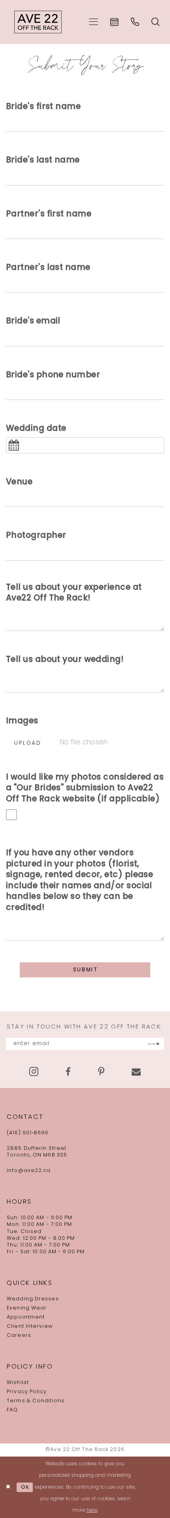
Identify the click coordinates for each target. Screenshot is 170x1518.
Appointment (26, 1317)
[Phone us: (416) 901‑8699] (135, 22)
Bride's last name (43, 160)
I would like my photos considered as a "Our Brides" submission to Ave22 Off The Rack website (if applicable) (85, 788)
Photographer (36, 536)
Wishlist (18, 1382)
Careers (19, 1335)
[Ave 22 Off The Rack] (38, 22)
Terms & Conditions (35, 1401)
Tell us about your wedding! (64, 660)
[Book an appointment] (114, 22)
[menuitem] (93, 21)
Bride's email (33, 321)
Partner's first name (48, 214)
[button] (93, 21)
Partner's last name (48, 268)
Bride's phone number (53, 375)
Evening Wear (27, 1308)
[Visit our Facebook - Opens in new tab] (68, 1071)
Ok (25, 1486)
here (92, 1510)
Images (22, 721)
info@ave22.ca (29, 1170)
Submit (85, 970)
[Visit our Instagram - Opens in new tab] (33, 1072)
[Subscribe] (153, 1044)
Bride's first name (43, 107)
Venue (19, 482)
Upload (28, 743)
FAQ (12, 1410)
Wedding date (36, 429)
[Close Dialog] (8, 1487)
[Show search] (155, 22)
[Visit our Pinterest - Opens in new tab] (101, 1071)
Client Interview (30, 1326)
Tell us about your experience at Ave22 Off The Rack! (74, 593)
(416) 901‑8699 (27, 1133)
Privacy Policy (27, 1392)
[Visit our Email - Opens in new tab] (136, 1071)
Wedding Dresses (33, 1299)
